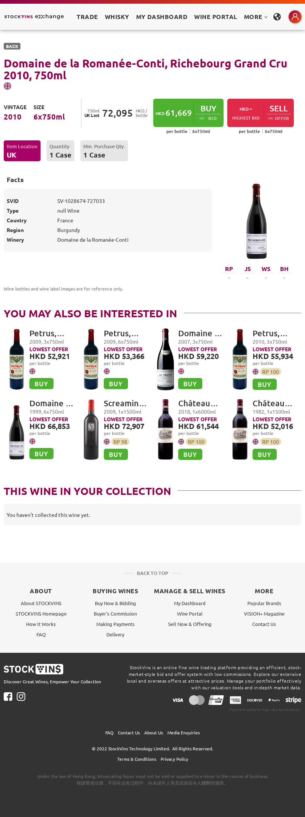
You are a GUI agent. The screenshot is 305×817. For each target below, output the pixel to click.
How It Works (41, 624)
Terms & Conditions (136, 759)
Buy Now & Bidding (115, 603)
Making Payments (115, 624)
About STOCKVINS (41, 603)
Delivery (115, 634)
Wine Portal (215, 16)
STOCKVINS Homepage (41, 613)
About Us (153, 732)
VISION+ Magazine (264, 613)
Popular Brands (264, 603)
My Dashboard (190, 603)
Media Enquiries (183, 732)
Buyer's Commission (115, 613)
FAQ (41, 634)
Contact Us (264, 624)
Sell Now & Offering (190, 624)
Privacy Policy (174, 759)
